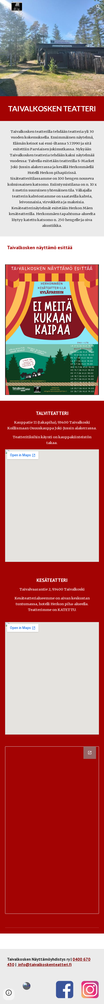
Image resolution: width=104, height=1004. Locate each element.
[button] (6, 6)
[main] (52, 108)
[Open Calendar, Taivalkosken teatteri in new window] (89, 752)
